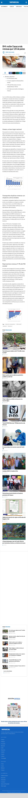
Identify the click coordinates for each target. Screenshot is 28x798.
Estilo (2, 747)
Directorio (3, 777)
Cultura (2, 756)
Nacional (3, 745)
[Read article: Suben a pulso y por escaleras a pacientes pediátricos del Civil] (14, 365)
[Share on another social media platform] (24, 73)
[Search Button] (26, 2)
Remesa (5, 326)
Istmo (2, 763)
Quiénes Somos (4, 775)
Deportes (3, 750)
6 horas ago (5, 426)
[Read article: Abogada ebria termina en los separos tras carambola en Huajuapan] (5, 655)
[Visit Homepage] (14, 2)
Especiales (19, 6)
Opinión (2, 752)
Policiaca (3, 741)
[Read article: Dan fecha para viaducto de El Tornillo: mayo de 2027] (14, 341)
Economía (3, 743)
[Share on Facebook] (10, 73)
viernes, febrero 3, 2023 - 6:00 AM (11, 54)
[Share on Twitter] (14, 73)
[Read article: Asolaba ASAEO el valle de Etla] (14, 461)
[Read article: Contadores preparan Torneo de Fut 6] (5, 667)
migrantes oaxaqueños (10, 324)
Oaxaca (12, 6)
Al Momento (4, 6)
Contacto (3, 781)
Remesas (10, 326)
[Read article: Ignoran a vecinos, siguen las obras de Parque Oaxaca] (5, 637)
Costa (2, 765)
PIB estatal (19, 324)
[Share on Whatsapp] (17, 73)
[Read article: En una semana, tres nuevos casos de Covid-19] (14, 437)
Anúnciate (3, 779)
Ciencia (2, 754)
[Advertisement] (14, 27)
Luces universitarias (8, 671)
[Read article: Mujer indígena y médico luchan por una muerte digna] (14, 389)
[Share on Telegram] (20, 73)
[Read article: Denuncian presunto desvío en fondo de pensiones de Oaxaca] (14, 483)
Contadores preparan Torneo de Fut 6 (17, 665)
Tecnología (3, 758)
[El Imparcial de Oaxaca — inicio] (14, 729)
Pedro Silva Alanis (10, 52)
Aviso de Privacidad (5, 783)
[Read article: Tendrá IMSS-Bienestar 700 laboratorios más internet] (14, 413)
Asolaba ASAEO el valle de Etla (10, 471)
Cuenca (2, 770)
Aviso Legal (3, 786)
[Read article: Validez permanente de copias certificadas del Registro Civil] (14, 507)
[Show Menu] (1, 2)
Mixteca (2, 768)
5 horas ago (5, 354)
